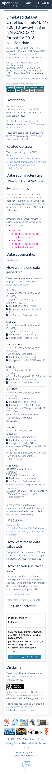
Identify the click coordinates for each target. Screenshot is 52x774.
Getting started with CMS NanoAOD (23, 599)
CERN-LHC (39, 91)
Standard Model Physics (34, 87)
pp (32, 91)
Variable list (12, 260)
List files (15, 657)
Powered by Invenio (26, 752)
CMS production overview (22, 283)
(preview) (31, 305)
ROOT (9, 197)
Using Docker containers (18, 594)
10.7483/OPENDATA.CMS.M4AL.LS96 (29, 78)
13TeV (26, 91)
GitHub (33, 743)
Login (28, 2)
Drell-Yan (11, 91)
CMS (18, 91)
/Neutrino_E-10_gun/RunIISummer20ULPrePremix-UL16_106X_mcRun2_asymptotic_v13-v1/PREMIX (25, 530)
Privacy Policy (13, 743)
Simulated (19, 87)
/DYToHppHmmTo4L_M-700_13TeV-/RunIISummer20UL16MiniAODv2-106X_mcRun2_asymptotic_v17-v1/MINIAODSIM (26, 163)
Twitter (42, 743)
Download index (32, 657)
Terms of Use (37, 739)
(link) (8, 312)
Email (26, 747)
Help (24, 743)
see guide (21, 225)
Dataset (10, 87)
